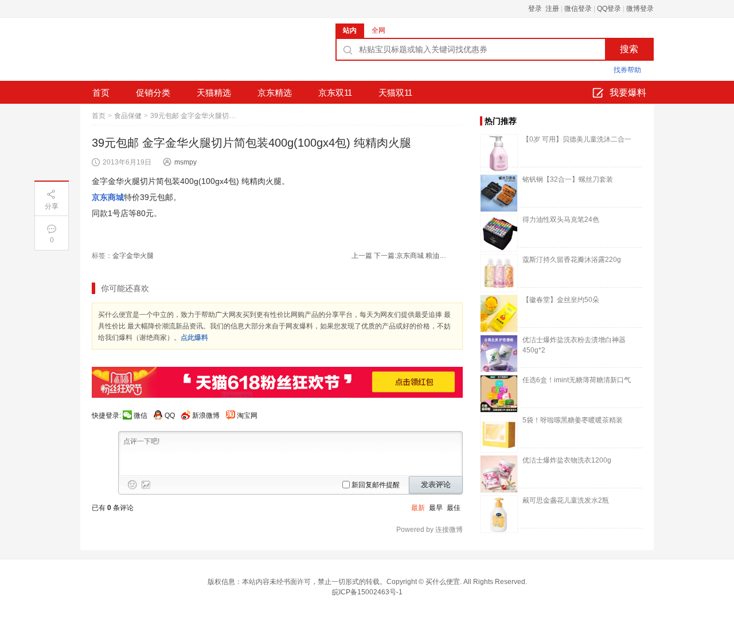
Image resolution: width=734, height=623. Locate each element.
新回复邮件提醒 (376, 485)
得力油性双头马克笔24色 (560, 219)
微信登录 (578, 9)
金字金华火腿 (133, 256)
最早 (436, 508)
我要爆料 (628, 92)
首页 (101, 92)
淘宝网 (247, 416)
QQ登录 (609, 9)
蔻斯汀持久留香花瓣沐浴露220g (571, 260)
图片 (146, 484)
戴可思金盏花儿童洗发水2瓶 (565, 500)
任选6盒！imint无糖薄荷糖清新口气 (576, 380)
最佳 (453, 508)
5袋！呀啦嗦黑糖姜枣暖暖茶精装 (572, 420)
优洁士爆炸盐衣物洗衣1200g (566, 460)
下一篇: (411, 256)
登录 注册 (543, 9)
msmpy (185, 162)
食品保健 (128, 116)
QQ (170, 416)
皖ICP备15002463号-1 (367, 592)
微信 (140, 416)
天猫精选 (214, 92)
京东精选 (274, 92)
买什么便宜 (442, 582)
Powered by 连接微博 (429, 530)
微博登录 (640, 9)
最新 (418, 508)
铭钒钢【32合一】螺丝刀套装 (567, 179)
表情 (132, 484)
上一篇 (362, 256)
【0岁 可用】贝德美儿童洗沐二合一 (576, 139)
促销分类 (153, 92)
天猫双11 (395, 92)
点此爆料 (194, 338)
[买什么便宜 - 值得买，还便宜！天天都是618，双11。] (166, 53)
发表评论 (436, 484)
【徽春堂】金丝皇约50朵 (560, 300)
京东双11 (335, 92)
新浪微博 (206, 416)
